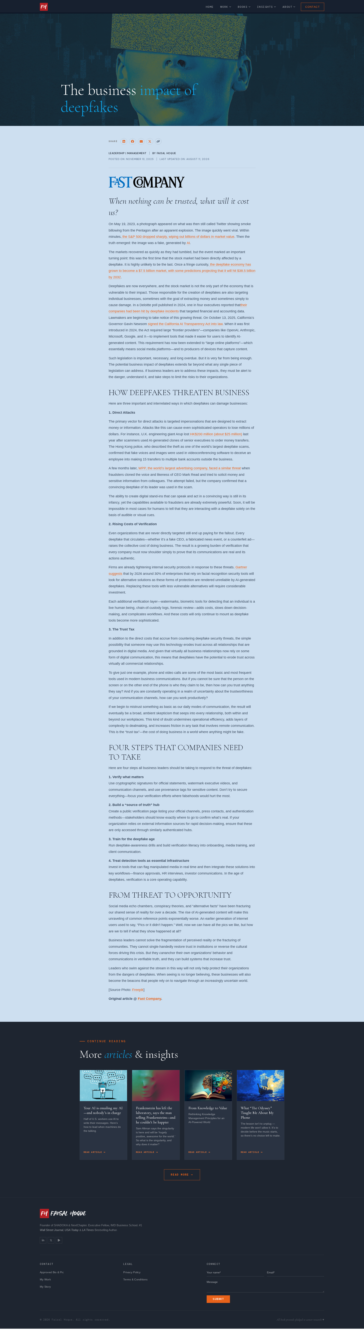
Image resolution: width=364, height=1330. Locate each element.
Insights (265, 7)
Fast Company (149, 999)
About (287, 7)
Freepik (138, 990)
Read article (94, 1152)
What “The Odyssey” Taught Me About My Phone (257, 1113)
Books (243, 7)
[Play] (59, 1240)
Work (224, 7)
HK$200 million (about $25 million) (215, 434)
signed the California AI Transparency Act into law (185, 324)
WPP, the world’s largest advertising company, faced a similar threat (189, 468)
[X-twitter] (51, 1240)
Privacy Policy (131, 1272)
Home (210, 7)
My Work (45, 1279)
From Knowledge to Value (207, 1108)
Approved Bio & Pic (52, 1272)
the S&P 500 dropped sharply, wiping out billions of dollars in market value (178, 237)
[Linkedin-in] (43, 1240)
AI (188, 243)
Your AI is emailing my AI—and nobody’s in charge (103, 1110)
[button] (123, 141)
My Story (45, 1286)
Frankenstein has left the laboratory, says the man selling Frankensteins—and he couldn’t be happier (155, 1115)
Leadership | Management (128, 153)
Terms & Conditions (135, 1279)
